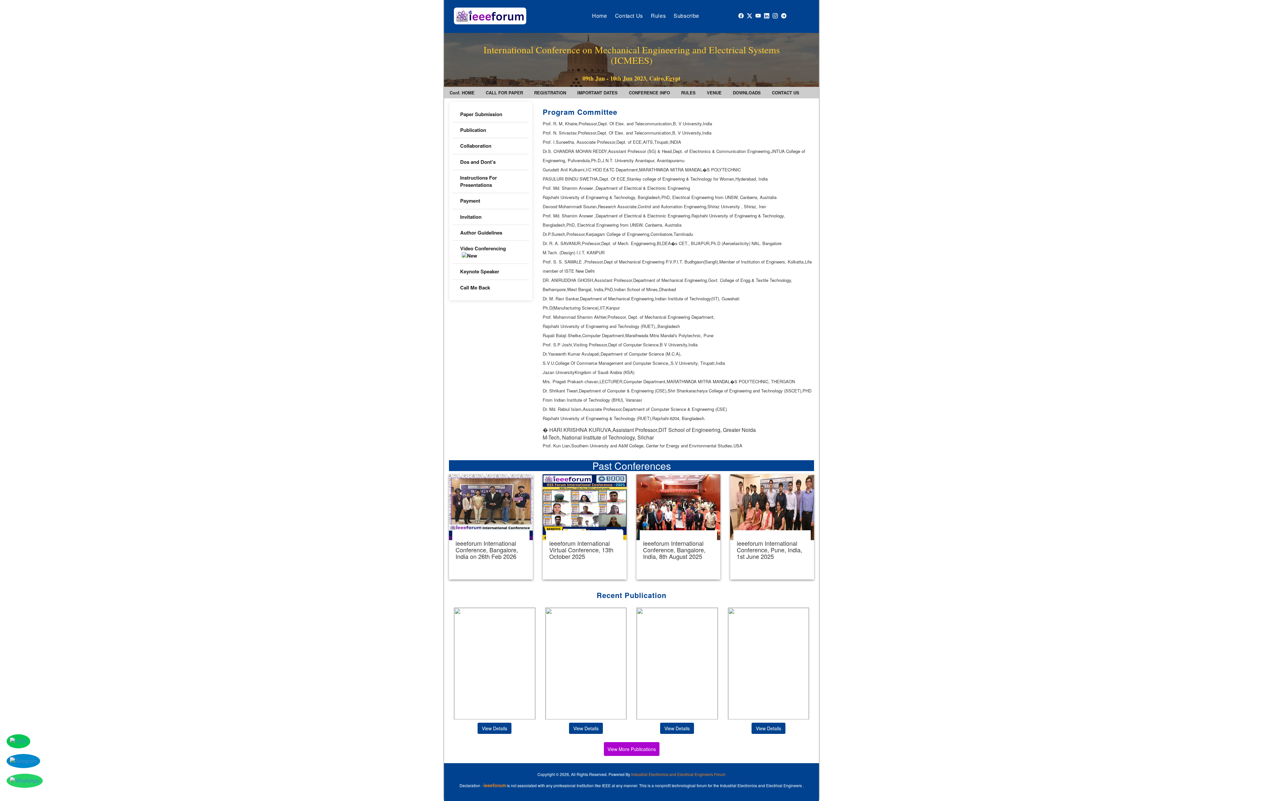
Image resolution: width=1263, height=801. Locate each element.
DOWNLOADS (747, 92)
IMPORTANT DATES (597, 92)
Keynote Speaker (479, 271)
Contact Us (629, 15)
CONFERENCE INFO (649, 92)
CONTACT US (785, 92)
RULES (688, 92)
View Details (494, 728)
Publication (473, 130)
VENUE (714, 92)
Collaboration (475, 145)
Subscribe (686, 15)
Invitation (471, 216)
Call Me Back (475, 287)
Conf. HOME (462, 92)
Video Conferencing (483, 248)
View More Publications (631, 749)
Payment (470, 200)
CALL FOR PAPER (504, 92)
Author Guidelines (481, 232)
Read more (491, 527)
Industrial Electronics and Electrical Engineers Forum (678, 774)
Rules (658, 15)
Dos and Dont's (478, 161)
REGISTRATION (550, 92)
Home (599, 15)
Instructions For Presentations (478, 181)
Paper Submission (481, 114)
